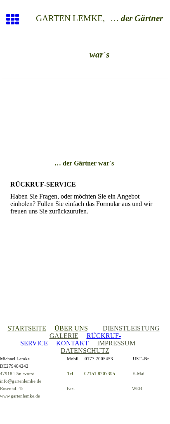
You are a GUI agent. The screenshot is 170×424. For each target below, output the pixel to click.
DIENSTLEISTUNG (131, 328)
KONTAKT (72, 343)
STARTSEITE (26, 328)
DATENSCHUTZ (85, 350)
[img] (85, 114)
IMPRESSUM (116, 343)
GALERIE (64, 335)
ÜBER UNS (71, 328)
